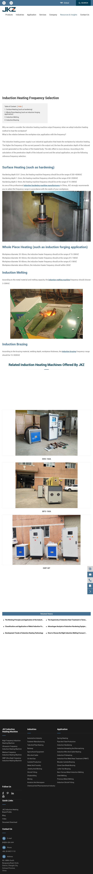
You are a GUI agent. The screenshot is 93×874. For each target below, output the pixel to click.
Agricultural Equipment (35, 752)
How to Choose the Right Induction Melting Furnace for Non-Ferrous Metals (67, 633)
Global (66, 3)
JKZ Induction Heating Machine (10, 730)
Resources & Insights (68, 15)
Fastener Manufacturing (36, 742)
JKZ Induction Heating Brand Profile (10, 811)
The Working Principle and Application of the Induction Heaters (24, 620)
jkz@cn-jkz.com (8, 842)
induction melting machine (59, 280)
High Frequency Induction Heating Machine (11, 742)
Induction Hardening (64, 745)
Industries (20, 15)
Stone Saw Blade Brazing (66, 765)
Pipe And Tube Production (66, 742)
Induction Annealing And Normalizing (70, 748)
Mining (29, 779)
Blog (4, 815)
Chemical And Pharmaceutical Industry (41, 786)
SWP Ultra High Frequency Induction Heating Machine (12, 759)
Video (4, 819)
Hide (19, 106)
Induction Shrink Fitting (65, 782)
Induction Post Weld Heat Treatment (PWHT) (73, 758)
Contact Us (84, 15)
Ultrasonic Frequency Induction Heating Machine (12, 747)
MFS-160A (46, 511)
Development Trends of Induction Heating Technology (24, 633)
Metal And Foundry (34, 765)
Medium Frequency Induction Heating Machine (12, 753)
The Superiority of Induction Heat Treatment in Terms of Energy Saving (67, 620)
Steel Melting (62, 775)
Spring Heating (62, 738)
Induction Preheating (64, 755)
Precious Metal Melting (65, 779)
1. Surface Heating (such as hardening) (18, 109)
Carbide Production (34, 762)
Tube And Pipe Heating (35, 745)
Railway (30, 748)
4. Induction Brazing (12, 120)
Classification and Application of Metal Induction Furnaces (24, 626)
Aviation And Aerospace (35, 782)
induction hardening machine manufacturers (42, 185)
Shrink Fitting (32, 772)
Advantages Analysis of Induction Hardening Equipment (67, 626)
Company (53, 15)
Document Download (9, 822)
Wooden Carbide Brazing (66, 762)
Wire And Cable (32, 755)
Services (42, 15)
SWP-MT (46, 568)
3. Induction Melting (12, 117)
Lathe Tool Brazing (64, 769)
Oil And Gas (31, 758)
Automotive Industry (34, 738)
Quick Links (7, 800)
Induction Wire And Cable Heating (69, 752)
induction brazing (69, 351)
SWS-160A (46, 459)
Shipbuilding (32, 775)
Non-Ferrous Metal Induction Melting (70, 772)
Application (31, 15)
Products (9, 15)
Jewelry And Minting (34, 769)
